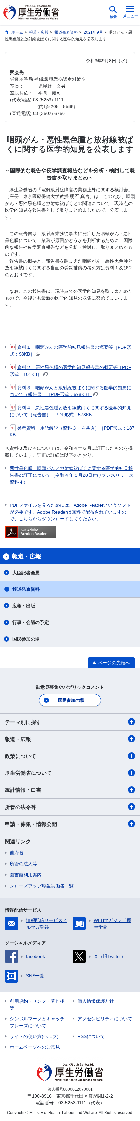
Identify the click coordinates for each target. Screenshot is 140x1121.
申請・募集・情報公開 (31, 824)
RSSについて (91, 1036)
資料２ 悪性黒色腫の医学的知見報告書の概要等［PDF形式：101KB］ (70, 371)
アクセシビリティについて (104, 1018)
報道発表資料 (26, 589)
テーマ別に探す (23, 722)
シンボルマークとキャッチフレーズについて (37, 1022)
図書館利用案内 (26, 874)
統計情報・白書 (23, 790)
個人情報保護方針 (95, 1001)
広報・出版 (23, 605)
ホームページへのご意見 (35, 1047)
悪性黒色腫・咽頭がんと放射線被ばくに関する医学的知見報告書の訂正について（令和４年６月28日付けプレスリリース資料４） (71, 475)
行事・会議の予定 (30, 622)
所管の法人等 (23, 863)
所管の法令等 (20, 807)
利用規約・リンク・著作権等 (37, 1005)
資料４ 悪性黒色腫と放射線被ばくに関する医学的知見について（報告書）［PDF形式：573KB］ (70, 411)
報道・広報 (18, 739)
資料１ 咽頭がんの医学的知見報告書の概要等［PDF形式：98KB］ (70, 351)
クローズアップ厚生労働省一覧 (42, 885)
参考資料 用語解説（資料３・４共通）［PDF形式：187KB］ (72, 431)
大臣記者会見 (26, 572)
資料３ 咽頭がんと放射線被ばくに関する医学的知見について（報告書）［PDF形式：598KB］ (70, 391)
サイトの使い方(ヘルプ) (34, 1036)
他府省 (16, 852)
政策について (20, 756)
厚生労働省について (28, 773)
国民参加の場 (26, 639)
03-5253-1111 (72, 1102)
